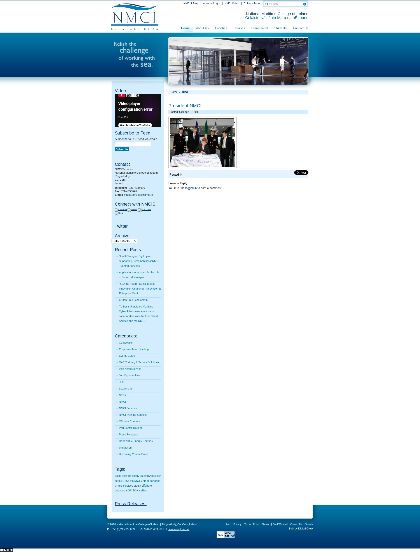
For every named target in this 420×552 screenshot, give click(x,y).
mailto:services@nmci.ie (138, 194)
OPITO (132, 490)
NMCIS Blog (191, 3)
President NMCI (184, 105)
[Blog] (119, 213)
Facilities (221, 28)
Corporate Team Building (134, 349)
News (122, 395)
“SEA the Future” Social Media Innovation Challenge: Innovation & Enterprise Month (140, 288)
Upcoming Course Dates (133, 454)
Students (280, 28)
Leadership (126, 388)
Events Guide (127, 355)
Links (228, 524)
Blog (185, 92)
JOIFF (122, 382)
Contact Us (300, 28)
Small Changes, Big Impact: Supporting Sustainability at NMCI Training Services (139, 261)
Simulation (125, 447)
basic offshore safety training (132, 475)
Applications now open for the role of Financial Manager (139, 275)
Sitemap (266, 524)
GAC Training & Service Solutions (139, 362)
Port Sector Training (131, 428)
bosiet (155, 475)
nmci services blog (128, 485)
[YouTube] (144, 209)
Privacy (237, 524)
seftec (143, 490)
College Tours (252, 3)
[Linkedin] (121, 209)
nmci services (151, 480)
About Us (202, 28)
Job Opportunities (129, 375)
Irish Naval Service (130, 368)
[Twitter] (132, 209)
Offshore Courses (129, 421)
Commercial (259, 28)
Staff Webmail (280, 524)
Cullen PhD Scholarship (133, 300)
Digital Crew (305, 528)
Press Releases (128, 434)
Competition (126, 342)
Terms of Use (251, 524)
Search (309, 524)
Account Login (211, 3)
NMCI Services (128, 408)
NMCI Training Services (133, 414)
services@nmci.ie (178, 529)
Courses (239, 28)
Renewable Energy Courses (136, 441)
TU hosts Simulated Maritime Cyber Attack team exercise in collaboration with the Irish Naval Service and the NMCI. (138, 314)
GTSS (126, 480)
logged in (191, 188)
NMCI (122, 401)
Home (185, 28)
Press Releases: (131, 503)
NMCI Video (232, 3)
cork (117, 480)
